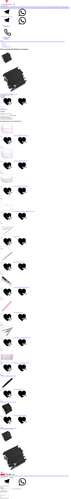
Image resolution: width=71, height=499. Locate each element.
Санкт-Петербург (8, 41)
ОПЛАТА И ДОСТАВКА (6, 37)
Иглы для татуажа (45, 6)
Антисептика (22, 7)
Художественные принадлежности (25, 8)
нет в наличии (2, 108)
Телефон (1, 488)
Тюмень (15, 41)
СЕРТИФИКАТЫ (37, 475)
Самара (43, 41)
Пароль (17, 488)
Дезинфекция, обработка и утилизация (56, 7)
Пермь (30, 41)
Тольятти (12, 41)
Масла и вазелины (28, 7)
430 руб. (1, 248)
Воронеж (27, 41)
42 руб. (1, 223)
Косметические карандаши (7, 7)
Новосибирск (62, 41)
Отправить (11, 115)
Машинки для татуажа (9, 6)
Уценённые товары (66, 8)
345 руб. (1, 349)
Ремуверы (64, 7)
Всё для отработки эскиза (58, 8)
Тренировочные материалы (6, 8)
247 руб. (1, 427)
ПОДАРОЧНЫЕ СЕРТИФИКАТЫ (27, 475)
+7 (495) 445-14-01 (10, 16)
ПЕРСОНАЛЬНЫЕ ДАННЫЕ (59, 475)
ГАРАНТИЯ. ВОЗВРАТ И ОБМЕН (16, 475)
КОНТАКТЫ (6, 39)
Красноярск (33, 41)
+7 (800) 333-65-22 (3, 16)
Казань (4, 41)
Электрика (15, 6)
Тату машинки (2, 6)
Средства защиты (47, 7)
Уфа (36, 41)
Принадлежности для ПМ (15, 8)
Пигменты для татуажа (24, 6)
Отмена (15, 115)
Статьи (6, 5)
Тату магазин (2, 5)
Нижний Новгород (53, 41)
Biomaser (4, 95)
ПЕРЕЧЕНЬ (67, 475)
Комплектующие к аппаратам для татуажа (47, 8)
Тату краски (19, 6)
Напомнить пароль (18, 488)
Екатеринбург (58, 41)
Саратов (17, 41)
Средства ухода (33, 7)
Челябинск (48, 41)
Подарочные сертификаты (36, 8)
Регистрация (2, 487)
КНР (3, 96)
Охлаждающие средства (40, 7)
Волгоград (24, 41)
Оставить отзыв (9, 113)
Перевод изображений (16, 7)
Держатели (50, 6)
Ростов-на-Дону (39, 41)
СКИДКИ (6, 38)
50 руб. (1, 147)
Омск (45, 41)
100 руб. (1, 299)
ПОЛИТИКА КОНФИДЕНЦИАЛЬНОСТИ (47, 475)
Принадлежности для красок (33, 6)
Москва (1, 41)
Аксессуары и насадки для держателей (58, 6)
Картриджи (40, 6)
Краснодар (21, 41)
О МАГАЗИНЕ (2, 475)
